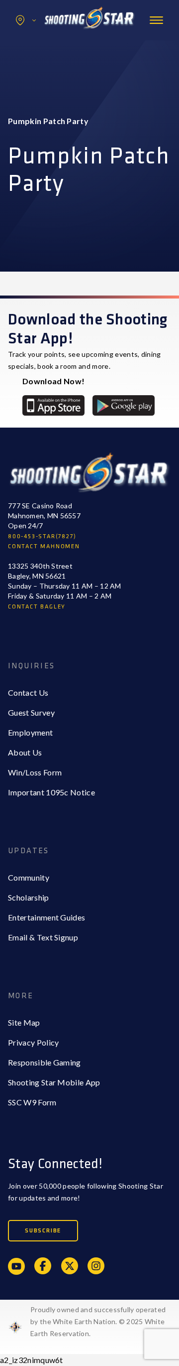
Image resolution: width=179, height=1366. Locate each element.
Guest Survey (31, 712)
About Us (25, 752)
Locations (26, 20)
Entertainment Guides (46, 917)
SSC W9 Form (32, 1102)
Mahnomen (48, 61)
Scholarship (28, 897)
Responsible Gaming (44, 1062)
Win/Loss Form (35, 772)
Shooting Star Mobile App (54, 1082)
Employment (30, 732)
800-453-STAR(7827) (42, 536)
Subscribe (43, 1230)
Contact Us (28, 692)
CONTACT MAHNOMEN (44, 546)
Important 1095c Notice (51, 792)
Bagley (40, 41)
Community (28, 877)
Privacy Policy (33, 1042)
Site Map (24, 1022)
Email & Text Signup (43, 937)
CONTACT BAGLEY (37, 606)
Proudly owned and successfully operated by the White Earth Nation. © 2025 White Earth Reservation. (98, 1321)
